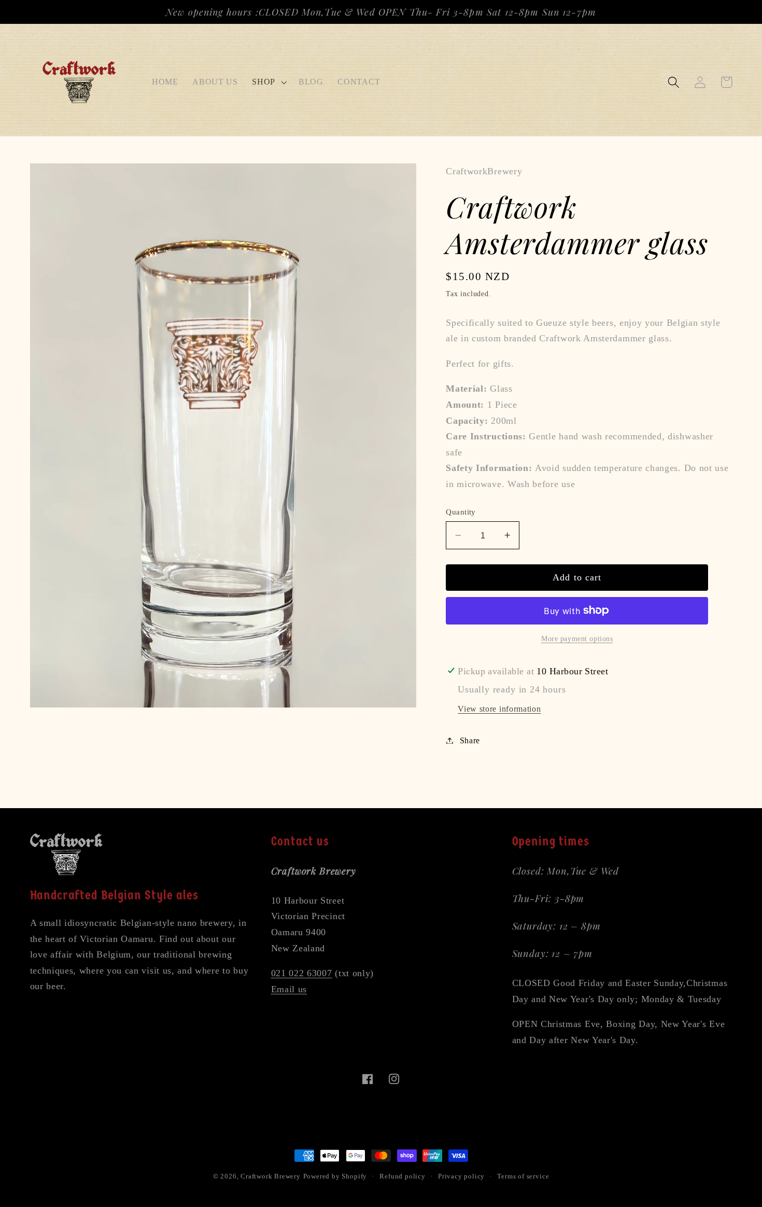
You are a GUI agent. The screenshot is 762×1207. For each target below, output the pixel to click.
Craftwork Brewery (271, 1176)
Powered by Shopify (335, 1176)
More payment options (577, 639)
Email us (289, 989)
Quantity (461, 512)
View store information (499, 708)
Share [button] (470, 740)
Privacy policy (461, 1176)
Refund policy (402, 1176)
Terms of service (523, 1176)
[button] (268, 82)
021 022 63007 (301, 973)
